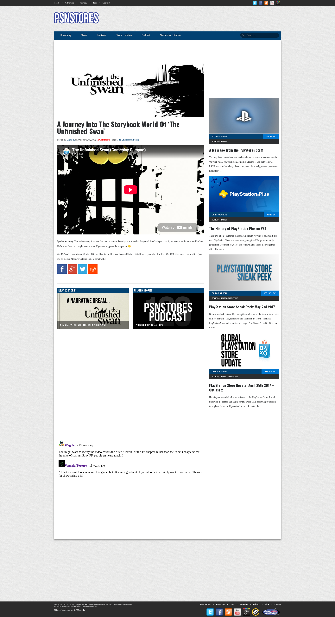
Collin (214, 214)
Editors (215, 136)
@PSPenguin (79, 610)
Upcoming (220, 604)
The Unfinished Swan (128, 139)
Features (223, 141)
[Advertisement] (210, 18)
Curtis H (215, 371)
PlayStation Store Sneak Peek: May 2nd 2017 (242, 306)
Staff (56, 3)
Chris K (71, 139)
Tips (95, 3)
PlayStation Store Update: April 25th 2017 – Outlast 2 (241, 387)
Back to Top (205, 604)
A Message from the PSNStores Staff (236, 150)
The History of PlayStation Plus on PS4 (238, 228)
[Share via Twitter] (82, 273)
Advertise (69, 3)
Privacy (83, 3)
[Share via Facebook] (62, 273)
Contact (106, 3)
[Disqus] (127, 380)
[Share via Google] (72, 273)
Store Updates (233, 298)
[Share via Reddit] (93, 273)
